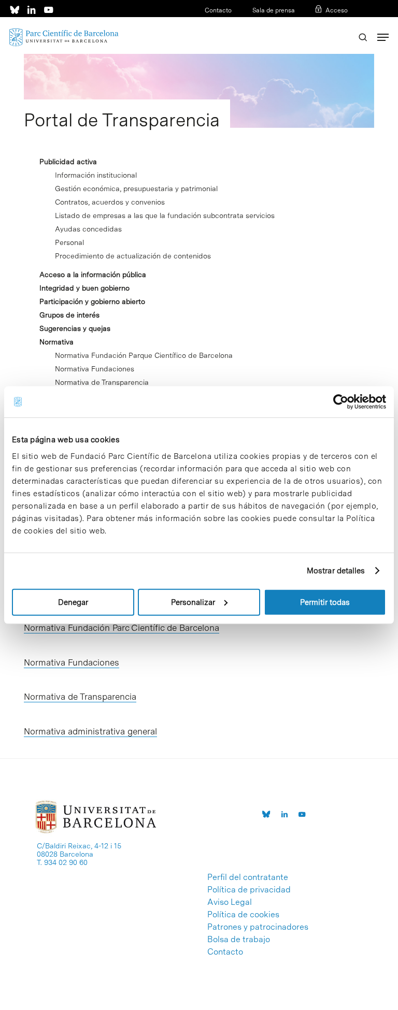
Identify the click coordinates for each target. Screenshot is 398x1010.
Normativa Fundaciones (94, 369)
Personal (69, 242)
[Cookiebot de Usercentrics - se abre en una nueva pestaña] (340, 402)
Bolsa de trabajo (238, 939)
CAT (308, 23)
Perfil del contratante (247, 877)
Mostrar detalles (336, 570)
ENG (341, 23)
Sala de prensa (273, 10)
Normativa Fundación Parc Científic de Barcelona (121, 628)
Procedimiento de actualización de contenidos (133, 256)
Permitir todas (325, 602)
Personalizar (193, 602)
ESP (324, 23)
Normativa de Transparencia (102, 382)
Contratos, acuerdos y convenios (110, 202)
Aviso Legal (229, 902)
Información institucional (96, 175)
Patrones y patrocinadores (257, 927)
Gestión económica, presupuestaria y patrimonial (136, 188)
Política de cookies (243, 915)
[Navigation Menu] (383, 37)
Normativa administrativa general (90, 731)
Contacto (218, 10)
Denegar (73, 602)
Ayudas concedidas (88, 229)
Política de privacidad (249, 890)
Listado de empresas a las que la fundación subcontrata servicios (165, 215)
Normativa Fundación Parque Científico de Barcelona (144, 355)
